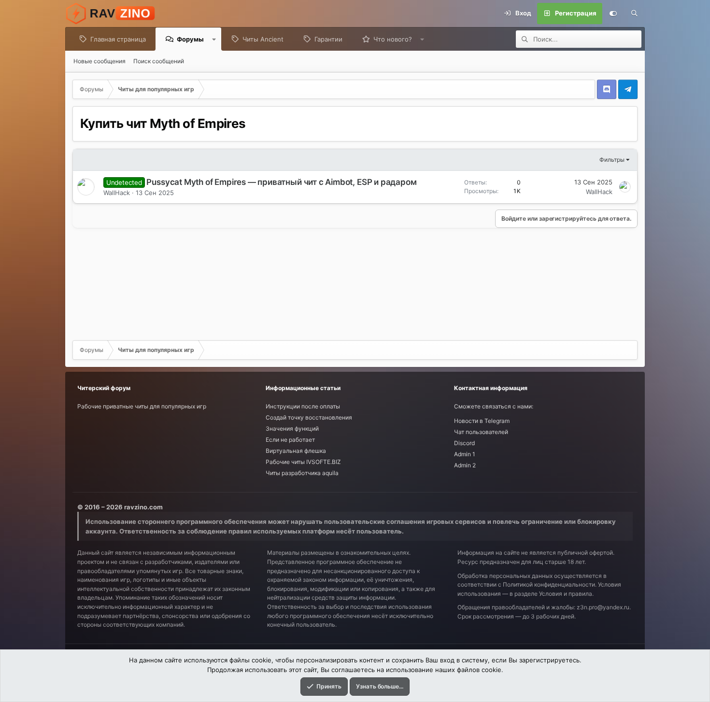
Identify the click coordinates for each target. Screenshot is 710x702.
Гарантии (328, 39)
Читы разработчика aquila (302, 473)
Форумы (190, 39)
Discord (464, 443)
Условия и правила (565, 593)
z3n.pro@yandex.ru (603, 607)
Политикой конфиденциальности (549, 584)
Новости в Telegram (482, 420)
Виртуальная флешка (296, 450)
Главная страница (118, 39)
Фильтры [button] (612, 159)
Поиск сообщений (158, 61)
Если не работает (290, 439)
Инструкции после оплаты (303, 406)
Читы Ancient (263, 39)
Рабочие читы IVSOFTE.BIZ (303, 461)
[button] (214, 39)
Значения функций (292, 428)
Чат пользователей (481, 431)
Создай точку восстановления (309, 417)
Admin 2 (465, 465)
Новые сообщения (99, 61)
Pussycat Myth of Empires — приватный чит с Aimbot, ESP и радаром (281, 182)
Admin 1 (464, 454)
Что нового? (392, 39)
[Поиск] (634, 13)
